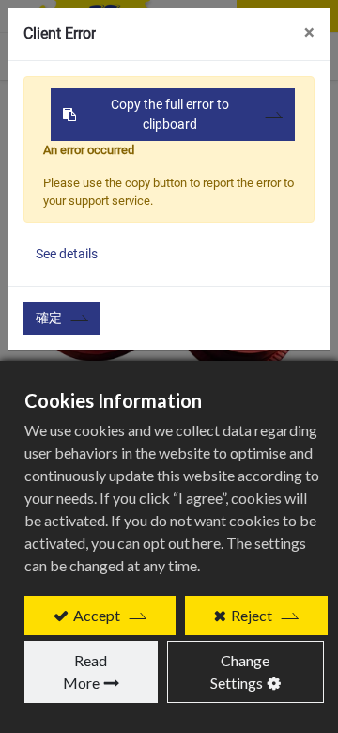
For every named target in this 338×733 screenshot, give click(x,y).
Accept (96, 615)
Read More (85, 671)
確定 (49, 317)
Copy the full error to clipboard (170, 114)
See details (67, 253)
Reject (251, 615)
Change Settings (240, 671)
